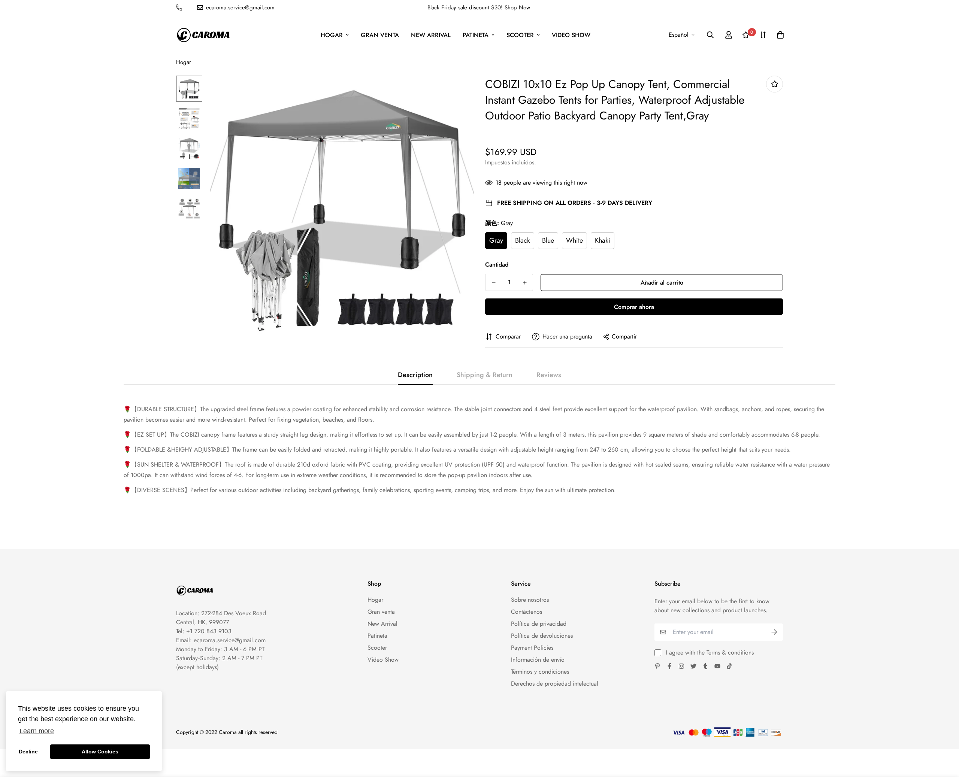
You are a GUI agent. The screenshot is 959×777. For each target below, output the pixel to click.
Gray (496, 240)
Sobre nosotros (530, 599)
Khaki (602, 240)
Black (522, 240)
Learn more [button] (36, 731)
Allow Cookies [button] (100, 752)
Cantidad (496, 264)
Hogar (332, 35)
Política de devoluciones (542, 635)
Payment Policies (532, 647)
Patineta (475, 35)
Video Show (571, 35)
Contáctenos (526, 611)
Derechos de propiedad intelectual (554, 683)
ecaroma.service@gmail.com (230, 640)
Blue (548, 240)
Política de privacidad (538, 623)
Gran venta (380, 35)
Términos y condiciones (540, 671)
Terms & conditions (730, 652)
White (574, 240)
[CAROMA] (203, 35)
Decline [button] (28, 752)
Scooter (520, 35)
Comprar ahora (634, 307)
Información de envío (538, 659)
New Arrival (431, 35)
